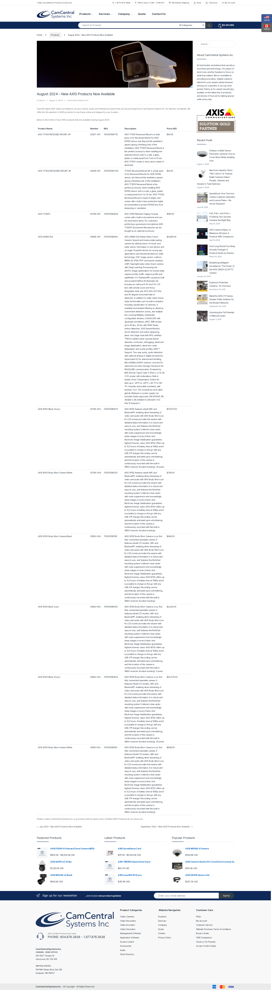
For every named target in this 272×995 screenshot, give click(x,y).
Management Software (130, 933)
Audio (122, 950)
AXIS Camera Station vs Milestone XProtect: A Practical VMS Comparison (221, 233)
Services (104, 13)
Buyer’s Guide (202, 933)
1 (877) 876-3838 (122, 3)
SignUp (226, 895)
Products (85, 13)
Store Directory (127, 954)
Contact (161, 933)
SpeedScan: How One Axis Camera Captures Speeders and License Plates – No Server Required (222, 198)
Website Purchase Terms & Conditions (213, 929)
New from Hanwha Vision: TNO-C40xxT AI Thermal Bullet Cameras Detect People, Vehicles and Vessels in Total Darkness (215, 177)
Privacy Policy (164, 937)
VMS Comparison (204, 937)
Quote (141, 13)
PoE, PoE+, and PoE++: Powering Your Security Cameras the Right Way (220, 216)
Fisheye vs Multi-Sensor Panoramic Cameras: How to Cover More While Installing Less (222, 155)
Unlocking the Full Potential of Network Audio (221, 314)
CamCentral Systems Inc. (78, 100)
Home (39, 35)
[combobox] (128, 25)
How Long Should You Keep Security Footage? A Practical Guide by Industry (222, 249)
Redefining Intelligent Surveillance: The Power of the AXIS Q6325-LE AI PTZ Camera (221, 267)
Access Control (127, 942)
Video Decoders (127, 929)
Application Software (129, 937)
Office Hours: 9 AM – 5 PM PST (151, 3)
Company (124, 13)
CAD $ (265, 29)
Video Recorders (128, 921)
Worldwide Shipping (180, 3)
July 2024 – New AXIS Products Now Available (59, 826)
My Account (230, 3)
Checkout (213, 3)
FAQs (198, 916)
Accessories (125, 946)
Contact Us (159, 13)
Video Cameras (127, 916)
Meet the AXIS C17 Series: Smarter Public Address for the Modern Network (221, 299)
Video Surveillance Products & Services (54, 3)
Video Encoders (127, 925)
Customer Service (204, 925)
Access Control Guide (206, 946)
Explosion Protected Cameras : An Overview (220, 284)
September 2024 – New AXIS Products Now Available (167, 826)
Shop (199, 3)
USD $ (265, 20)
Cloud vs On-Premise (205, 942)
